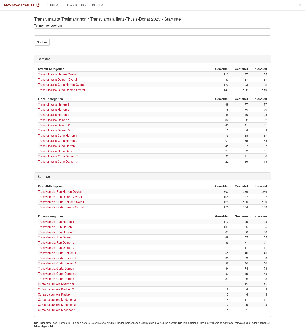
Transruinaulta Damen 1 (54, 120)
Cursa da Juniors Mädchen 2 (57, 305)
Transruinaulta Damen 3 (54, 130)
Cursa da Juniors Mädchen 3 (57, 299)
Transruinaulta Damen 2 (54, 125)
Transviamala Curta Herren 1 (57, 253)
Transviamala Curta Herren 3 (57, 263)
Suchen (42, 42)
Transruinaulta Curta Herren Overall (61, 84)
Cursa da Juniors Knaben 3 (56, 284)
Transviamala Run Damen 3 (56, 247)
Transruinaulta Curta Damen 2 (58, 156)
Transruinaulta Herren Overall (57, 74)
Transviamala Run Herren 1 (56, 222)
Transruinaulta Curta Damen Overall (61, 90)
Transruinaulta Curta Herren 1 (57, 135)
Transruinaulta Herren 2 (53, 109)
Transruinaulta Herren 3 (53, 115)
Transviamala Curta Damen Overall (61, 207)
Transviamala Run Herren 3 (56, 232)
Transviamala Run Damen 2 (56, 242)
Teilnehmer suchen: (48, 25)
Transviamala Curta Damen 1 (57, 268)
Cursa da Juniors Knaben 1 (56, 294)
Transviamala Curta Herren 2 (57, 258)
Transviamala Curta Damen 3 (57, 279)
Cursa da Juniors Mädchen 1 (57, 310)
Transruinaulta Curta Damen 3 (58, 161)
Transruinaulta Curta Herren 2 (57, 141)
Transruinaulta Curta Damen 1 (58, 151)
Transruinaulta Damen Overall (57, 79)
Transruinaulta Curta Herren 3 (57, 146)
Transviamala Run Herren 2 (56, 227)
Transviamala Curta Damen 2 (57, 273)
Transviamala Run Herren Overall (60, 191)
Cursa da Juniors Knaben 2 (56, 289)
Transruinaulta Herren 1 (53, 104)
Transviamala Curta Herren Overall (61, 202)
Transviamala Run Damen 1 (56, 237)
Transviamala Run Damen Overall (60, 197)
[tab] (152, 59)
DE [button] (300, 5)
